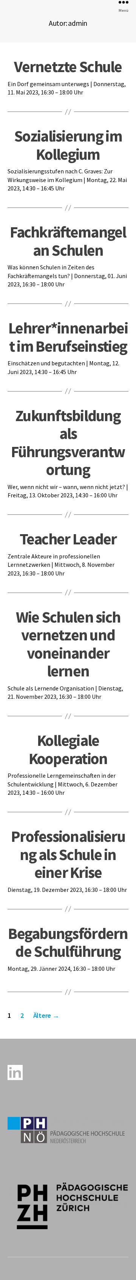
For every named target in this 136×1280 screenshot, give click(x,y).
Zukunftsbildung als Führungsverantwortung (68, 442)
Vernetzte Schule (68, 66)
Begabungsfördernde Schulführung (68, 942)
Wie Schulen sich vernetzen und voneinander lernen (68, 644)
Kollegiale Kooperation (68, 749)
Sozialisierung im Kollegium (68, 145)
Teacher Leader (68, 539)
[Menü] (123, 2)
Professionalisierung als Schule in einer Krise (68, 854)
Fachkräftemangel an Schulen (68, 240)
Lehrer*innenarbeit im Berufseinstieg (68, 336)
